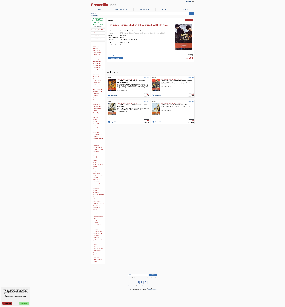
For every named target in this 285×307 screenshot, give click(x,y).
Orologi (95, 209)
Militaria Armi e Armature (97, 201)
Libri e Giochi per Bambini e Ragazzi (98, 186)
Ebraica (95, 125)
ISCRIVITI (153, 274)
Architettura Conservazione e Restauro (97, 63)
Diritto (95, 121)
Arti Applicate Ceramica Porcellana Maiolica (98, 81)
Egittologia (96, 132)
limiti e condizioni (98, 26)
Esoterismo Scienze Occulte (98, 149)
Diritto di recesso (132, 285)
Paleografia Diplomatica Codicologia (96, 212)
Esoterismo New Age (97, 147)
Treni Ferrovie (96, 250)
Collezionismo (97, 106)
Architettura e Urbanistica (96, 65)
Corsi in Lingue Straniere (97, 109)
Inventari (95, 177)
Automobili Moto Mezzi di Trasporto (98, 91)
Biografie (95, 95)
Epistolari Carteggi (98, 138)
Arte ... (94, 72)
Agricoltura (96, 46)
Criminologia (96, 113)
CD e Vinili (96, 102)
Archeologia (96, 59)
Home (99, 9)
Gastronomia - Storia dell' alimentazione (97, 169)
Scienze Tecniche (97, 233)
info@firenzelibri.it (152, 289)
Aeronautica (96, 44)
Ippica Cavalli (96, 179)
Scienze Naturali (97, 231)
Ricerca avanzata (94, 15)
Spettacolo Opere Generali (97, 242)
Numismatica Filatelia (96, 205)
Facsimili (95, 153)
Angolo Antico (97, 52)
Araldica (95, 57)
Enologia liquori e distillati (98, 134)
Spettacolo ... (96, 237)
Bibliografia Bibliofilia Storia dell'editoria (97, 93)
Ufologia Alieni (97, 252)
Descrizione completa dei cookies (15, 299)
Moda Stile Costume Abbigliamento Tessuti (98, 203)
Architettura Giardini (96, 68)
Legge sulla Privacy (141, 285)
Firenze (95, 160)
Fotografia (95, 162)
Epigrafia (95, 136)
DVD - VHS (96, 123)
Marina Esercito (97, 190)
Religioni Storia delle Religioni (97, 225)
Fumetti (95, 166)
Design (95, 119)
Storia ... (95, 244)
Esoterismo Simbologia (96, 152)
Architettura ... (97, 61)
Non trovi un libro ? (120, 9)
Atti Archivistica (97, 89)
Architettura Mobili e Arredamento (98, 70)
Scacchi (95, 227)
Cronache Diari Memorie (97, 115)
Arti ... (94, 78)
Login (186, 6)
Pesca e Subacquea (98, 216)
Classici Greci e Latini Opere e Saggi (98, 104)
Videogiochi (96, 261)
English (193, 1)
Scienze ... (95, 229)
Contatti (185, 9)
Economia (95, 128)
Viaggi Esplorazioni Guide (98, 259)
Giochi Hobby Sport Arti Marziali (98, 173)
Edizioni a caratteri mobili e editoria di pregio (98, 130)
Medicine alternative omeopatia (96, 197)
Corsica (95, 110)
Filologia (95, 156)
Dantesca (95, 117)
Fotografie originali (98, 164)
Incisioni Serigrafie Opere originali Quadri (98, 175)
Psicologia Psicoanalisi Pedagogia (96, 218)
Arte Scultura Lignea (96, 76)
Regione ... (95, 220)
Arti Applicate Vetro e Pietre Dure (98, 87)
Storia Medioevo (97, 246)
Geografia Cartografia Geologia (96, 171)
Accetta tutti (24, 303)
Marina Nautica (97, 192)
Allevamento (96, 50)
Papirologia (96, 214)
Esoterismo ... (96, 143)
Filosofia (95, 158)
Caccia (94, 97)
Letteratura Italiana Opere (98, 184)
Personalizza (7, 303)
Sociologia (96, 235)
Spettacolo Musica (98, 240)
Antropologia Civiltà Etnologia (97, 55)
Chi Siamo (165, 9)
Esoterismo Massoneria (96, 145)
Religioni (95, 222)
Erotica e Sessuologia (96, 141)
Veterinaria (96, 257)
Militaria (95, 199)
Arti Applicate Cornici (96, 83)
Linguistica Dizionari (96, 188)
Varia (94, 255)
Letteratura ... (96, 181)
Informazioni (144, 9)
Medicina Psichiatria (98, 194)
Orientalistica (96, 207)
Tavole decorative (97, 248)
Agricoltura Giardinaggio (96, 48)
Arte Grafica (96, 74)
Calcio (94, 100)
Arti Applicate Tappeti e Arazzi (97, 85)
